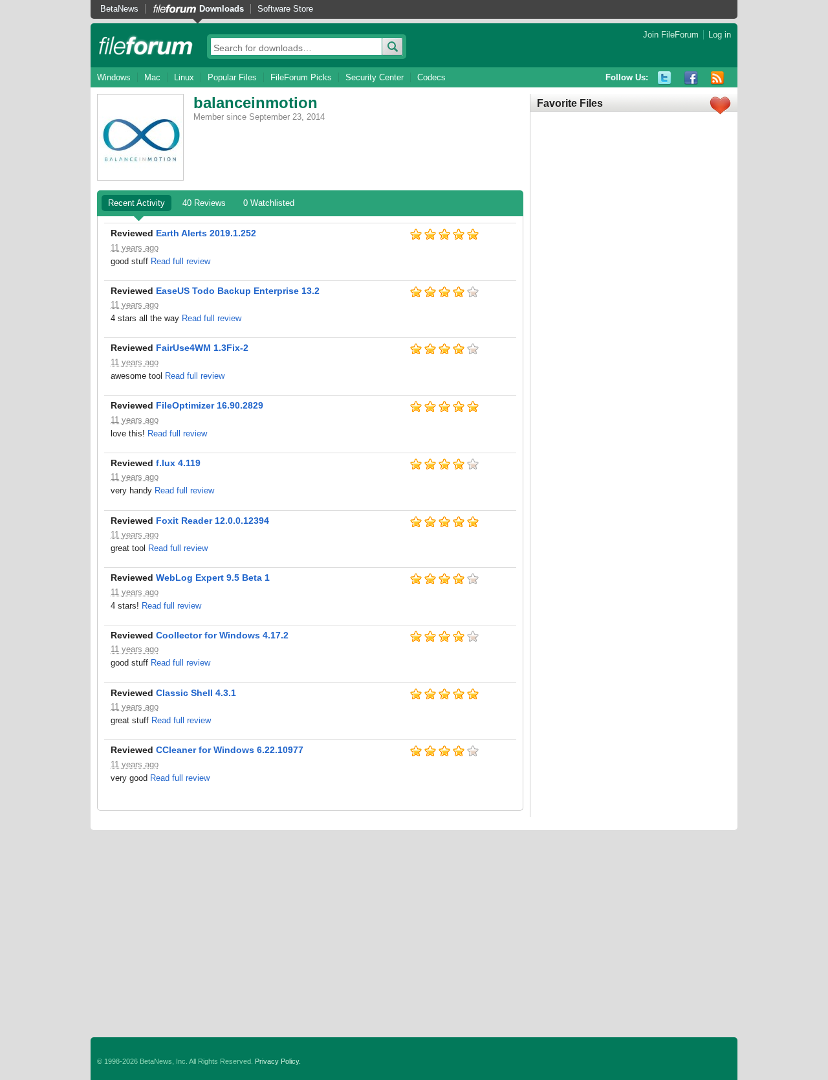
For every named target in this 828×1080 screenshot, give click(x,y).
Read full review (180, 261)
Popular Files (232, 77)
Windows (114, 77)
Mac (152, 77)
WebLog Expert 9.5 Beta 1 (213, 577)
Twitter (664, 78)
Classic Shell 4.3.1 (196, 693)
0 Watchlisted (268, 203)
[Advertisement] (414, 933)
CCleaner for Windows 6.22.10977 (229, 750)
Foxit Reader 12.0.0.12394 (212, 520)
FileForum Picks (301, 77)
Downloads (221, 9)
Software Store (285, 9)
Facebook (691, 78)
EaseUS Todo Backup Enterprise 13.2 (238, 291)
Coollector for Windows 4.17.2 (222, 635)
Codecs (431, 77)
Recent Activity (136, 203)
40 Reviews (204, 203)
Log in (719, 34)
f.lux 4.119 (178, 463)
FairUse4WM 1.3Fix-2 (202, 348)
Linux (184, 77)
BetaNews (119, 9)
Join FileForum (671, 34)
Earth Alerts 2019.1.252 (206, 233)
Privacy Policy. (278, 1061)
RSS (717, 78)
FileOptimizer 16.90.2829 (209, 405)
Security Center (374, 77)
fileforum (146, 45)
